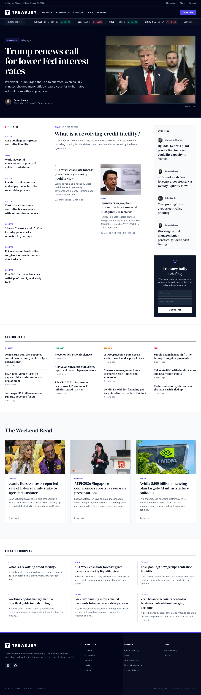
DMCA (167, 655)
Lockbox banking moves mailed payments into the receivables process (21, 186)
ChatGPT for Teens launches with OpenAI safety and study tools (23, 278)
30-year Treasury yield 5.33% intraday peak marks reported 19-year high (23, 232)
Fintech (78, 12)
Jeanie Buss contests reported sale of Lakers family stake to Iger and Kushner (26, 358)
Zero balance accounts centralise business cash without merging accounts (21, 209)
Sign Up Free (175, 309)
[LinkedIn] (8, 665)
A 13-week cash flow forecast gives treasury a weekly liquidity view (75, 174)
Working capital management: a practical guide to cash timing (20, 163)
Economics (63, 12)
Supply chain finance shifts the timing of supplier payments (173, 356)
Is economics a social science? (73, 354)
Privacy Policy (170, 650)
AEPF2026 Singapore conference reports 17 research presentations (76, 368)
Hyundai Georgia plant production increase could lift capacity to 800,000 (118, 207)
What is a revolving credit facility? (97, 133)
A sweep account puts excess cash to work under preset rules (124, 356)
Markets (47, 12)
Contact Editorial (132, 670)
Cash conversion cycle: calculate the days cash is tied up (174, 388)
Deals (90, 12)
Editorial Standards (133, 665)
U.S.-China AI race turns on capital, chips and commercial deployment (23, 377)
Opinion (101, 12)
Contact (192, 3)
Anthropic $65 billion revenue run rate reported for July (23, 395)
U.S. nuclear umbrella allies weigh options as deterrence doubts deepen (22, 255)
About (182, 3)
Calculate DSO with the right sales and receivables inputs (175, 372)
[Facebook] (15, 665)
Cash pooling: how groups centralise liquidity (21, 142)
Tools (126, 655)
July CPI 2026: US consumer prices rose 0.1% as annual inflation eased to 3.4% (72, 385)
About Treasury (131, 650)
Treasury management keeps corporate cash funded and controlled (122, 373)
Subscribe (188, 12)
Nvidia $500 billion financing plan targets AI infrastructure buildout (125, 391)
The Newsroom (131, 660)
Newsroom (171, 3)
